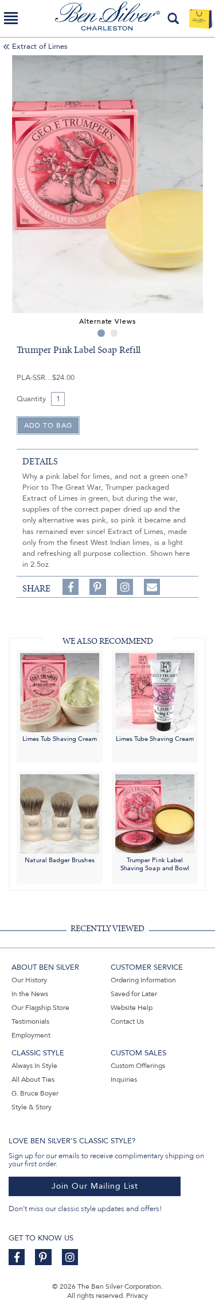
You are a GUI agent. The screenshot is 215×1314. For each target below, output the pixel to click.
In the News (29, 993)
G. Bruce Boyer (34, 1093)
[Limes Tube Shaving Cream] (154, 692)
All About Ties (32, 1079)
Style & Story (31, 1107)
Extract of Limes (40, 46)
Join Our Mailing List (95, 1186)
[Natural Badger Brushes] (59, 813)
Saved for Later (134, 993)
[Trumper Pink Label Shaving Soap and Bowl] (154, 813)
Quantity (31, 399)
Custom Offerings (138, 1065)
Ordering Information (143, 980)
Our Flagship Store (40, 1007)
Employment (30, 1035)
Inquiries (124, 1079)
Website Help (132, 1007)
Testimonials (30, 1021)
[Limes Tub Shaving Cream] (59, 692)
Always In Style (34, 1065)
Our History (29, 980)
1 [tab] (101, 333)
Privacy (137, 1295)
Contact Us (127, 1021)
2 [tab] (114, 333)
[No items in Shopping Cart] (200, 18)
